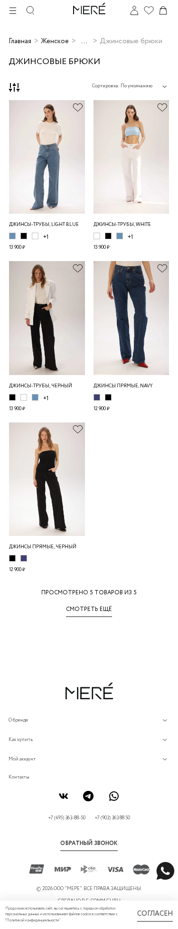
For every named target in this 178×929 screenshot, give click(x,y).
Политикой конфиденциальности (32, 920)
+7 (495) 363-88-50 (66, 818)
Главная (20, 41)
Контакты (19, 777)
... (84, 41)
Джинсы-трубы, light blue (44, 224)
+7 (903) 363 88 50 (112, 818)
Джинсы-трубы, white (122, 224)
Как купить (21, 739)
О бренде (18, 720)
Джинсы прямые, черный (42, 547)
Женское (55, 41)
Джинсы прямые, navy (123, 386)
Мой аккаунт (22, 759)
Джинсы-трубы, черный (40, 386)
